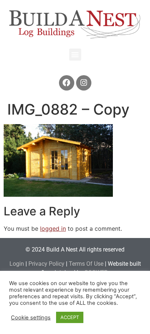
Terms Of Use (86, 263)
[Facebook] (66, 83)
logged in (53, 228)
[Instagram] (83, 83)
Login (16, 263)
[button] (75, 55)
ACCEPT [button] (69, 317)
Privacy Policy (46, 263)
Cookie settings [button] (31, 317)
